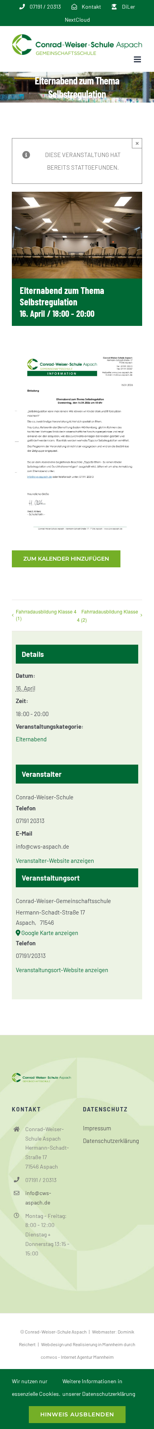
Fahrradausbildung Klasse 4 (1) (46, 614)
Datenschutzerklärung (111, 1140)
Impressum (97, 1128)
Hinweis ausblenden (77, 1414)
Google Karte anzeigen (49, 932)
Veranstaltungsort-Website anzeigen (62, 969)
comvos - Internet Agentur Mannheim (77, 1357)
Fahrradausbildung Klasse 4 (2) (107, 615)
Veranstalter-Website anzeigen (55, 860)
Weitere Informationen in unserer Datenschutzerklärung (98, 1387)
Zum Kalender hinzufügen (66, 559)
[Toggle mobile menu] (138, 59)
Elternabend (31, 739)
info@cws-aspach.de (38, 1198)
